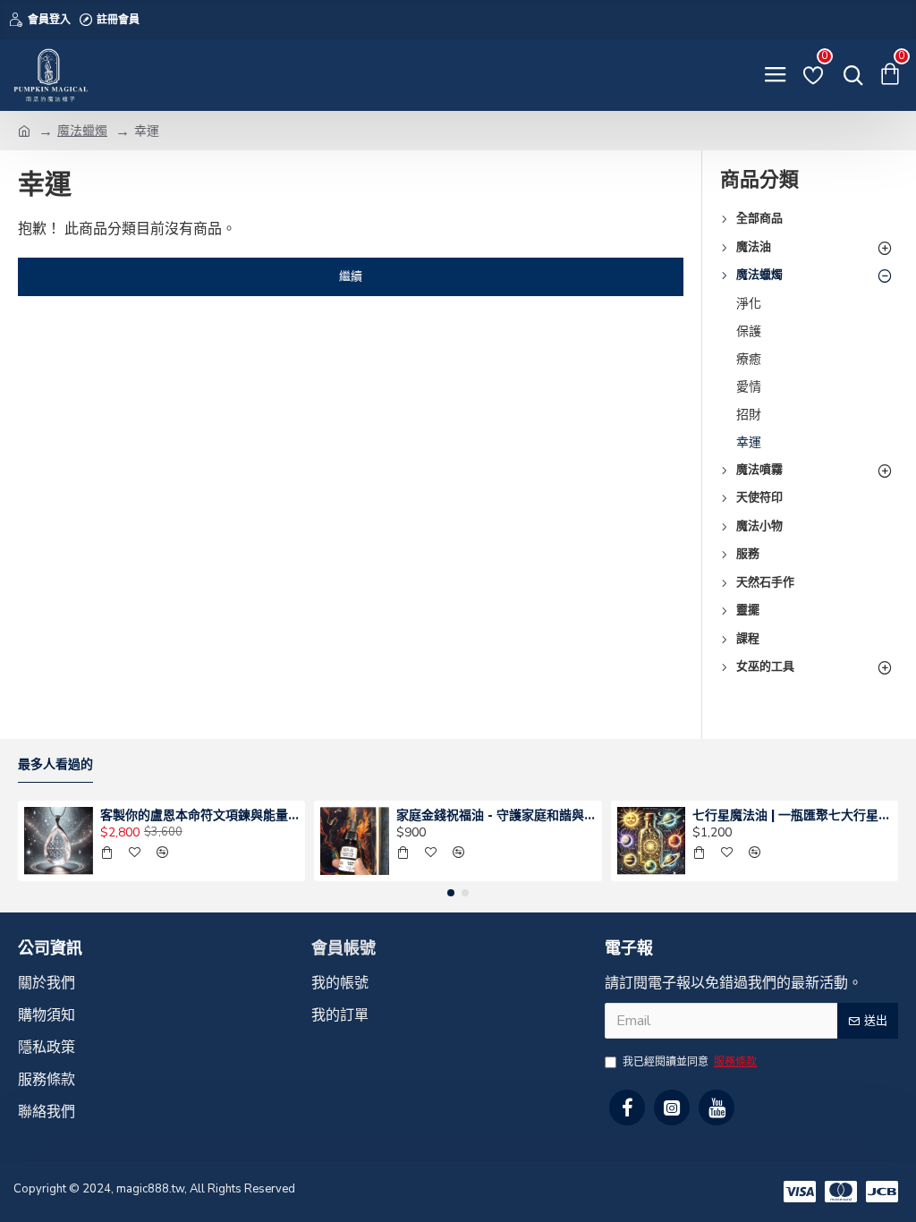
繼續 (350, 276)
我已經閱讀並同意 (690, 1062)
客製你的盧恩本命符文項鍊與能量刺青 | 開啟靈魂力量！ (199, 815)
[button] (450, 892)
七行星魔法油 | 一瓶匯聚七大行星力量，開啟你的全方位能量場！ (791, 815)
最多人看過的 (55, 764)
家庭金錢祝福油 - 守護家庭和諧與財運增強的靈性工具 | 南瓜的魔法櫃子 (495, 815)
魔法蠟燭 (82, 131)
